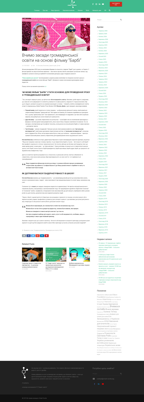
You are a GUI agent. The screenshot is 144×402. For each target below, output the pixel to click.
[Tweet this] (33, 235)
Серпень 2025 (103, 45)
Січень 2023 (102, 127)
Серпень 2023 (103, 107)
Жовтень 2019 (103, 204)
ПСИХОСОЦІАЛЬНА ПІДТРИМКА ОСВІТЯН (107, 331)
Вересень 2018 (103, 224)
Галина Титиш (110, 311)
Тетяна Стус (111, 338)
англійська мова (116, 350)
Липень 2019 (103, 207)
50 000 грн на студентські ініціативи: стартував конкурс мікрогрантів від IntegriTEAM (110, 280)
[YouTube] (103, 4)
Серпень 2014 (103, 233)
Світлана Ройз (104, 335)
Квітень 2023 (103, 119)
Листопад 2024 (103, 65)
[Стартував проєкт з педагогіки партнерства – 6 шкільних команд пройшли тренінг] (32, 255)
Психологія (109, 333)
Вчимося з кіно (28, 230)
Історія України (102, 304)
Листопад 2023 (103, 99)
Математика (100, 321)
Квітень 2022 (103, 153)
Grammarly (113, 299)
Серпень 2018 (103, 227)
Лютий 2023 (102, 124)
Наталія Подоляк (113, 324)
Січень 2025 (102, 59)
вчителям (99, 352)
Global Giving (106, 299)
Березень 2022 (103, 156)
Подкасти (100, 333)
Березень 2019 (103, 213)
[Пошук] (109, 10)
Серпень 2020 (103, 184)
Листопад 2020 (103, 179)
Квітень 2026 (103, 36)
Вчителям (46, 65)
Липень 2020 (103, 187)
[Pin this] (46, 235)
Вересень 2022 (103, 139)
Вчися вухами (112, 309)
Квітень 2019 (103, 210)
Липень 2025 (103, 48)
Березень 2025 (103, 53)
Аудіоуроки (113, 304)
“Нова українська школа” (30, 78)
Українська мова (112, 345)
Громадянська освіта (52, 230)
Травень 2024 (103, 82)
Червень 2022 (103, 147)
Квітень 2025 (103, 51)
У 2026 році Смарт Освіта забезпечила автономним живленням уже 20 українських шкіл (110, 257)
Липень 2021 (103, 173)
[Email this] (24, 235)
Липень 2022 (103, 144)
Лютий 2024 (102, 90)
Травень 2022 (103, 150)
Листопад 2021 (103, 164)
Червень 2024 (103, 79)
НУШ (60, 230)
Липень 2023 (103, 110)
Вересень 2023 (103, 105)
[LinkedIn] (99, 4)
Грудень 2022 (103, 130)
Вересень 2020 (103, 181)
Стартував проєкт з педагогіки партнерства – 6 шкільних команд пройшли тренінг (31, 265)
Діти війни (105, 316)
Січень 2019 (102, 218)
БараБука (99, 306)
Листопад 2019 (103, 201)
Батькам (40, 65)
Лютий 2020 (102, 193)
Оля (34, 65)
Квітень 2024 (103, 85)
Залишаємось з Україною (108, 319)
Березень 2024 (103, 87)
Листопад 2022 (103, 133)
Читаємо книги (118, 347)
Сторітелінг (114, 336)
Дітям (58, 65)
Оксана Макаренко (114, 329)
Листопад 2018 (103, 221)
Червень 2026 (103, 31)
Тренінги (117, 338)
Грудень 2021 (103, 161)
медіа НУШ (106, 352)
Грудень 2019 (103, 198)
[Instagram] (96, 4)
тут (45, 86)
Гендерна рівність (39, 230)
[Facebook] (93, 4)
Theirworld (107, 302)
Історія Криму (114, 301)
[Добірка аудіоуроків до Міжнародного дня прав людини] (79, 255)
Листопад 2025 (103, 42)
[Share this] (28, 235)
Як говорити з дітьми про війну (104, 350)
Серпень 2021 (103, 170)
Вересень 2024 (103, 70)
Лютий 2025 (102, 56)
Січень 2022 (102, 159)
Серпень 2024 (103, 73)
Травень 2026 (103, 33)
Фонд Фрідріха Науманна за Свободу (106, 347)
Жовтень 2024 (103, 68)
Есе (109, 316)
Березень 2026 (103, 39)
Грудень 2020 (103, 176)
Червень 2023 (103, 113)
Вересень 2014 (103, 230)
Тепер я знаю (102, 338)
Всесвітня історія (106, 306)
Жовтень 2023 (103, 102)
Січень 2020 (102, 196)
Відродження (100, 312)
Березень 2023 (103, 122)
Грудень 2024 (103, 62)
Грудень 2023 (103, 96)
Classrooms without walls (104, 295)
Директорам (52, 65)
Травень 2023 (103, 116)
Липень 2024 (103, 76)
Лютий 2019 (102, 215)
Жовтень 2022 (103, 136)
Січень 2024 (102, 93)
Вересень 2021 (103, 167)
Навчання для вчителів (107, 322)
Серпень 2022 (103, 142)
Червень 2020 (103, 190)
